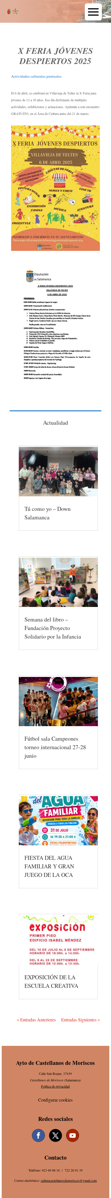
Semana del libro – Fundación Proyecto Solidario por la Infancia (52, 627)
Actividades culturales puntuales (36, 76)
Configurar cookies (55, 1100)
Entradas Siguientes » (80, 1020)
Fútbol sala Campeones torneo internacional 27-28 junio (55, 747)
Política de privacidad (55, 1086)
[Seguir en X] (55, 1135)
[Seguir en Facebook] (38, 1135)
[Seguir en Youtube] (72, 1135)
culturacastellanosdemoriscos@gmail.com (69, 1180)
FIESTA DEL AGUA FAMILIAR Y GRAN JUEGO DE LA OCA (49, 866)
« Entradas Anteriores (36, 1020)
